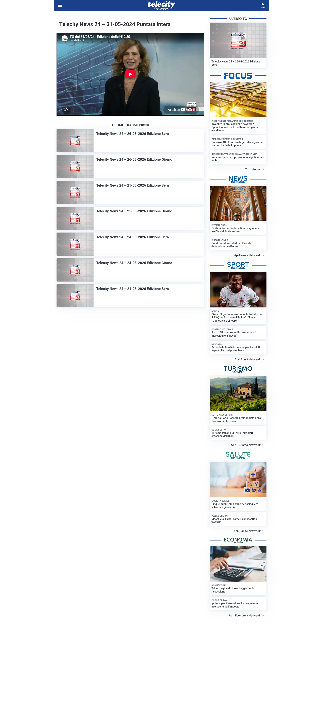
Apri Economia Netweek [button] (245, 615)
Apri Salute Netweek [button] (247, 531)
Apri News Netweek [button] (247, 255)
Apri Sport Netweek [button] (248, 359)
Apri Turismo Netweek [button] (246, 445)
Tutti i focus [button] (253, 169)
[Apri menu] (60, 5)
